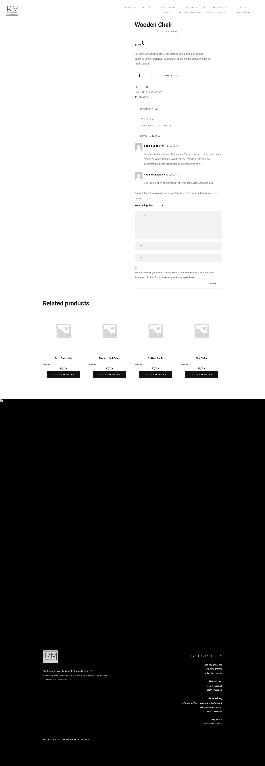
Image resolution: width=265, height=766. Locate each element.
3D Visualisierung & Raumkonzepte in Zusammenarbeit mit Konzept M (205, 13)
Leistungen (167, 8)
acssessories (155, 92)
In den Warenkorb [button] (63, 375)
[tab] (178, 109)
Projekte (131, 8)
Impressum (217, 719)
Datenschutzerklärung (212, 723)
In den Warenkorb (167, 76)
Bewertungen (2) (150, 135)
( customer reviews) (167, 31)
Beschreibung (149, 109)
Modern (144, 96)
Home (115, 8)
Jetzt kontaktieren (193, 8)
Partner (148, 8)
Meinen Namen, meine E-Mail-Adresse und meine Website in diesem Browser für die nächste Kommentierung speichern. (174, 275)
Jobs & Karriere (222, 8)
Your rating (141, 205)
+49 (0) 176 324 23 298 (212, 665)
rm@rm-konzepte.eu (213, 673)
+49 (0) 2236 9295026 (212, 669)
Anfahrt (243, 8)
